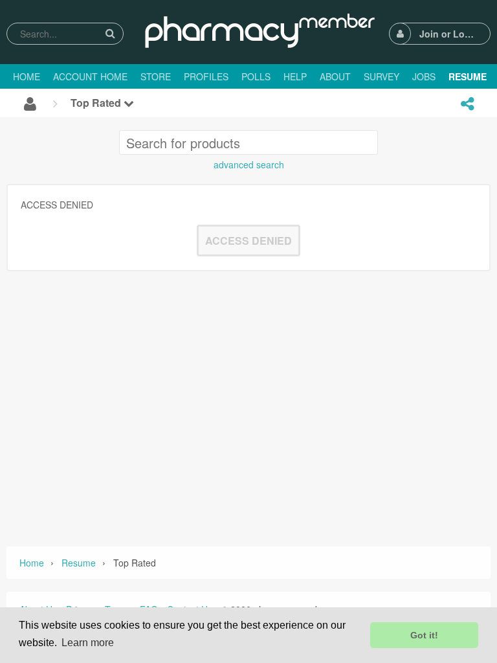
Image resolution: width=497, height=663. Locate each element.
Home (31, 562)
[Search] (110, 33)
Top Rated (97, 102)
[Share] (467, 104)
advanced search (249, 164)
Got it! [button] (424, 635)
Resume (78, 562)
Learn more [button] (87, 642)
